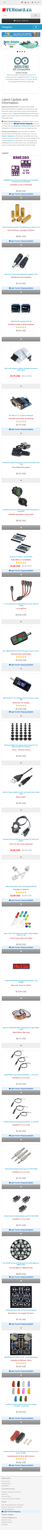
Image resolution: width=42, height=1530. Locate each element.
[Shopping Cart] (35, 2)
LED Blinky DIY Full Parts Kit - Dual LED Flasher (21, 1357)
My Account (5, 1481)
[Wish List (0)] (32, 2)
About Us (5, 1494)
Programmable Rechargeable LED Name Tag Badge (21, 981)
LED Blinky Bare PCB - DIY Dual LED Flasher (21, 1310)
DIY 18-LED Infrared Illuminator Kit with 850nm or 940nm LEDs (21, 1264)
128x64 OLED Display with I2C (21, 321)
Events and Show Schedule (11, 1499)
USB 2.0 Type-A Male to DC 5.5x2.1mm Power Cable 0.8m (21, 793)
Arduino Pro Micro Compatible (21, 557)
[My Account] (29, 2)
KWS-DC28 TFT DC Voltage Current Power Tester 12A (21, 699)
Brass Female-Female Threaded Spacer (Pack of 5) (21, 227)
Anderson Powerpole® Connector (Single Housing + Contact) (21, 1405)
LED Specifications (8, 1509)
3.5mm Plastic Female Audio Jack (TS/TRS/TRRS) (21, 1216)
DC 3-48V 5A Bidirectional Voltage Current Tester (21, 651)
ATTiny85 (32, 77)
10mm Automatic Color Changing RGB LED (21, 886)
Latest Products (7, 1522)
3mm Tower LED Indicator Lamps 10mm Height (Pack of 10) (21, 934)
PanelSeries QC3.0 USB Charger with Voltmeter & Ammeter (21, 510)
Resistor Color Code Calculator (12, 1507)
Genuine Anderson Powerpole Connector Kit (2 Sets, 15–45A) (21, 1452)
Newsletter (5, 1486)
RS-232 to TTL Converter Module (21, 415)
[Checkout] (38, 2)
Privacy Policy (6, 1496)
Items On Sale (6, 1520)
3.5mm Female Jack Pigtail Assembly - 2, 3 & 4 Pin (21, 1122)
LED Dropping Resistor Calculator (13, 1505)
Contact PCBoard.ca (9, 1518)
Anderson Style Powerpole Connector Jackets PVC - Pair (21, 463)
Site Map (5, 1524)
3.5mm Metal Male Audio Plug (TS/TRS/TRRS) (21, 1169)
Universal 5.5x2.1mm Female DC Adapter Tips (21, 274)
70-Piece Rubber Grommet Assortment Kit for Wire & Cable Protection (21, 746)
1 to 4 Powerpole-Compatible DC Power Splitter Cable (21, 604)
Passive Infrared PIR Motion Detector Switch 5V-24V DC (21, 840)
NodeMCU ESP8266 (25, 79)
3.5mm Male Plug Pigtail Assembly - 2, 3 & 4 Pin (21, 1075)
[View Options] (21, 198)
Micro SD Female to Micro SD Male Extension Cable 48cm (21, 369)
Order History (6, 1483)
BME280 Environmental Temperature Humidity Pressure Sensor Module (21, 181)
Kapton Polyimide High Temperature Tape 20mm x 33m (21, 1028)
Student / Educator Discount (11, 1492)
